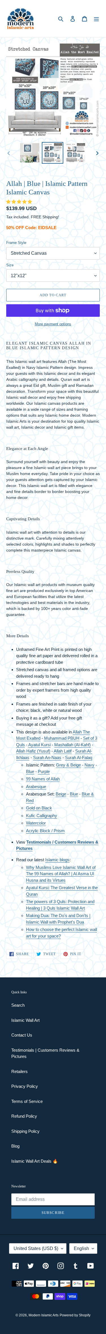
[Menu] (96, 19)
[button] (19, 201)
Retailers (19, 1071)
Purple (44, 771)
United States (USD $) (36, 1248)
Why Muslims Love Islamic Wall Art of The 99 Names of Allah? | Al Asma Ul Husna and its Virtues (61, 874)
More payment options (53, 324)
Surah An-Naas (47, 757)
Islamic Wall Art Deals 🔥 (34, 1161)
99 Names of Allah (43, 778)
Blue (30, 771)
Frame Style (16, 243)
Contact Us (21, 1035)
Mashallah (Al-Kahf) (72, 744)
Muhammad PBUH (61, 738)
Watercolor (36, 823)
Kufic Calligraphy (41, 815)
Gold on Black (39, 807)
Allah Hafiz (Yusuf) (33, 751)
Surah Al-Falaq (78, 757)
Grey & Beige (68, 764)
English (81, 1248)
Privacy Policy (24, 1086)
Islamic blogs (57, 859)
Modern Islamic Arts (44, 1315)
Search (18, 1005)
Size (10, 265)
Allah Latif (63, 751)
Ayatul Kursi (39, 744)
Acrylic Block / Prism (45, 830)
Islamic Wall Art (25, 1020)
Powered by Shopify (75, 1315)
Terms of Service (27, 1101)
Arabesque (36, 786)
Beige (61, 794)
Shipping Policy (25, 1131)
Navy (89, 764)
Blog (15, 1146)
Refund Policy (24, 1116)
